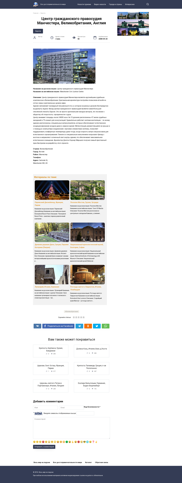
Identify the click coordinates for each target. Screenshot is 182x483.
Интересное (129, 4)
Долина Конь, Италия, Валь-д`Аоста (91, 349)
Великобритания (72, 311)
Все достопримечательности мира (67, 462)
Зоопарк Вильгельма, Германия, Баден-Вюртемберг (91, 384)
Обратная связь (101, 462)
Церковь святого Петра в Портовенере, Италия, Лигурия (50, 384)
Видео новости (100, 4)
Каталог (88, 462)
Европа (38, 31)
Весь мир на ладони (42, 462)
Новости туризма (84, 4)
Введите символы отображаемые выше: (60, 413)
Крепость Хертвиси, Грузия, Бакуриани (51, 349)
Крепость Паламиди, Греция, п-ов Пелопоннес (91, 367)
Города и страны (115, 4)
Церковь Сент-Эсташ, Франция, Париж (50, 367)
